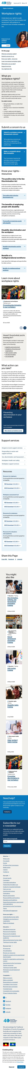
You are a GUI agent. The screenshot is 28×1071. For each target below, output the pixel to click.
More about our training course (13, 431)
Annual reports (7, 878)
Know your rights (8, 914)
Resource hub (7, 946)
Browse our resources (9, 953)
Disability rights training (12, 706)
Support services (6, 66)
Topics (5, 908)
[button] (6, 45)
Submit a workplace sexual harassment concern (13, 133)
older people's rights (11, 353)
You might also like (7, 69)
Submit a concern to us (8, 56)
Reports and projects (9, 896)
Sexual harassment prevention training (11, 639)
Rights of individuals (8, 8)
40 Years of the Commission (11, 865)
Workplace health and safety (11, 460)
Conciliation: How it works (10, 984)
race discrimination (10, 355)
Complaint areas (7, 989)
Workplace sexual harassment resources (11, 971)
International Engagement (10, 911)
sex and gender (9, 356)
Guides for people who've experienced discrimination (13, 956)
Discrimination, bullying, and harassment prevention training (12, 601)
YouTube (8, 1005)
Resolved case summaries (10, 987)
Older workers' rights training (12, 741)
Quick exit (16, 3)
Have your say (7, 889)
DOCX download (11, 488)
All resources (6, 948)
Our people (6, 861)
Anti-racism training (11, 669)
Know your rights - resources (9, 59)
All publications (7, 951)
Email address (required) (10, 839)
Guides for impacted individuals (11, 887)
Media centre (6, 867)
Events (5, 863)
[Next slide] (24, 327)
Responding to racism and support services (10, 452)
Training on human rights (10, 942)
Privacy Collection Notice (10, 993)
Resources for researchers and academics (11, 937)
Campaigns (6, 880)
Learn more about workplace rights (11, 61)
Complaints (6, 975)
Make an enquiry (7, 978)
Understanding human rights (11, 917)
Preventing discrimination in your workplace (12, 306)
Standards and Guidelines (10, 900)
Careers (5, 870)
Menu (23, 3)
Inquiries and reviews (9, 891)
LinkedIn (19, 559)
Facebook (11, 559)
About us (5, 856)
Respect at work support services (12, 448)
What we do (6, 859)
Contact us (7, 812)
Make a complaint (8, 980)
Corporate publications (9, 882)
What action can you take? (9, 64)
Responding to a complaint (10, 982)
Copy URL (4, 559)
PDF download (11, 484)
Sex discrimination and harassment (13, 457)
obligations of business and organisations (12, 350)
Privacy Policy (20, 1062)
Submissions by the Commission (12, 906)
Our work (5, 876)
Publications (6, 893)
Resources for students (9, 934)
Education (6, 927)
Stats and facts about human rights (12, 940)
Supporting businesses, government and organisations (13, 903)
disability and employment (12, 347)
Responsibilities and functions (11, 898)
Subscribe (7, 846)
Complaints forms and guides (11, 991)
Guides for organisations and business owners (13, 960)
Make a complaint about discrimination (12, 152)
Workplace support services (10, 464)
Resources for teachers (9, 932)
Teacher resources (8, 965)
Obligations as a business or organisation (11, 920)
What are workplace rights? (9, 54)
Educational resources (9, 929)
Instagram (8, 1008)
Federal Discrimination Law (10, 885)
